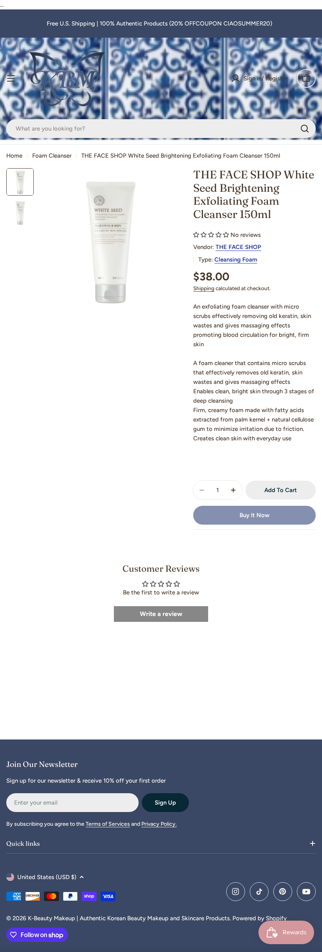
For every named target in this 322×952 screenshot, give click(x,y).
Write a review (161, 614)
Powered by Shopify (259, 918)
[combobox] (161, 128)
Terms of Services (108, 824)
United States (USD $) (46, 877)
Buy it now (254, 515)
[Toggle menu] (11, 78)
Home (14, 155)
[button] (211, 234)
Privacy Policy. (159, 824)
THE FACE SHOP (238, 247)
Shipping (203, 288)
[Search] (304, 128)
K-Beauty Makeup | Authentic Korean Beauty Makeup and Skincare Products (129, 918)
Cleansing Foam (235, 259)
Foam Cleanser (51, 155)
